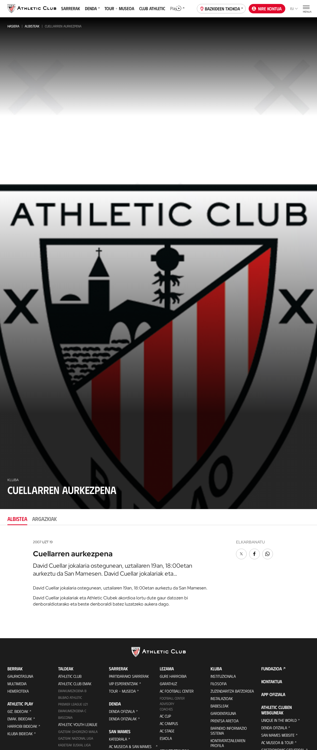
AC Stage (167, 730)
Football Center (172, 698)
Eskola (166, 738)
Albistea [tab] (17, 518)
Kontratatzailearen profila (228, 743)
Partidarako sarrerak (129, 676)
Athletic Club (69, 676)
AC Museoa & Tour (277, 742)
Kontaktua (271, 681)
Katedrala (118, 739)
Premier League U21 (73, 704)
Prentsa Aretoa (224, 720)
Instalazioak (222, 698)
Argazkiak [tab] (44, 518)
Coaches (166, 709)
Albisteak (32, 26)
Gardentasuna (223, 713)
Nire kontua (270, 8)
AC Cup (165, 716)
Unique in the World (279, 720)
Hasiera (13, 26)
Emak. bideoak (19, 718)
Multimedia (16, 683)
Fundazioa (271, 668)
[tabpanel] (158, 571)
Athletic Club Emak (74, 683)
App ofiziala (273, 694)
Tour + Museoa (122, 691)
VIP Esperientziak (123, 683)
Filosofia (219, 683)
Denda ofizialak (123, 718)
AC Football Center (177, 691)
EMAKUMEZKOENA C (72, 711)
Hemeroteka (18, 691)
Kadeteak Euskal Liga (74, 745)
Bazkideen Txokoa (222, 8)
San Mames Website (277, 735)
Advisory (167, 704)
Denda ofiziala (122, 711)
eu (292, 8)
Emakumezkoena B (72, 691)
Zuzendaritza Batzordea (232, 691)
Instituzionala (223, 676)
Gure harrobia (173, 676)
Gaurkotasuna (20, 676)
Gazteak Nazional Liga (75, 738)
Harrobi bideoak (22, 726)
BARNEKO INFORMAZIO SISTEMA (229, 730)
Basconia (65, 717)
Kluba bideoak (20, 733)
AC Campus (169, 723)
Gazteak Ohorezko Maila (78, 731)
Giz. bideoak (17, 711)
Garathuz (168, 683)
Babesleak (220, 705)
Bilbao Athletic (70, 697)
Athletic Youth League (77, 724)
